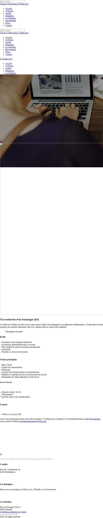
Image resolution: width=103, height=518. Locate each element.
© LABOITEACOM (9, 514)
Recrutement (95, 419)
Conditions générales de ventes (13, 512)
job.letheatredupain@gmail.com (32, 421)
